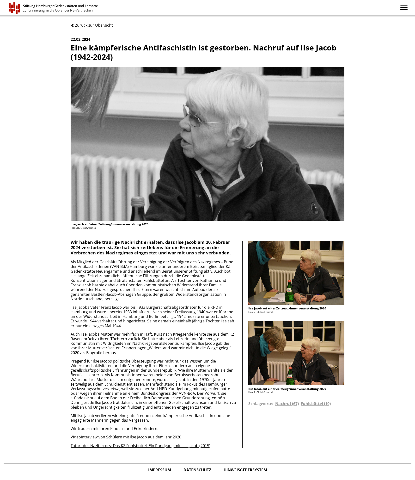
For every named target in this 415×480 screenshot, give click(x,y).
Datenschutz (197, 470)
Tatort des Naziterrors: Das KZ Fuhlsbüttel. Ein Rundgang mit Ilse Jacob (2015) (140, 445)
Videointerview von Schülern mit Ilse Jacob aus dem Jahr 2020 (126, 437)
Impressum (160, 470)
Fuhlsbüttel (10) (316, 403)
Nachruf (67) (287, 403)
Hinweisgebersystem (245, 470)
